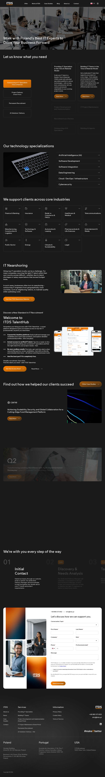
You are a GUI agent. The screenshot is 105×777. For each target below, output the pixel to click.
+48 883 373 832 (56, 612)
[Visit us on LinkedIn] (101, 724)
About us (67, 3)
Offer (26, 3)
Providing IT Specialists (25, 712)
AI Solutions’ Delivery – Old (26, 732)
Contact (76, 3)
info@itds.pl (70, 612)
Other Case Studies (89, 384)
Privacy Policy (57, 712)
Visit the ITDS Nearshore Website (17, 299)
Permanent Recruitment (25, 728)
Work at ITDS (36, 3)
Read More (59, 96)
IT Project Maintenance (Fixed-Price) (29, 724)
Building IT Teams (23, 715)
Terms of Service (58, 719)
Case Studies (48, 3)
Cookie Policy (57, 715)
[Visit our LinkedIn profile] (97, 3)
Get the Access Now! (13, 369)
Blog (58, 3)
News (5, 715)
